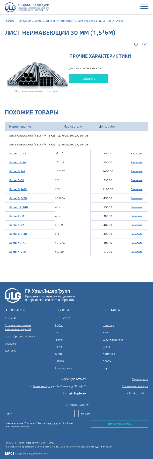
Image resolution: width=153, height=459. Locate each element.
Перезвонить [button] (140, 379)
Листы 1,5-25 (17, 252)
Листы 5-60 (16, 180)
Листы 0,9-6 (17, 171)
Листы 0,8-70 (18, 198)
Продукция (24, 21)
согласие (53, 423)
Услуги (10, 318)
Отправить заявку (119, 424)
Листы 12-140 (18, 207)
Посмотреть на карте (135, 386)
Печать (144, 44)
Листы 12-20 (17, 162)
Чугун (106, 332)
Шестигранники (113, 339)
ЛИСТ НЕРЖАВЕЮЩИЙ (59, 21)
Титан (58, 353)
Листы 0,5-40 (18, 234)
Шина (106, 347)
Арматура (109, 353)
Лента (58, 347)
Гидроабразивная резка (20, 336)
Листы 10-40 (17, 243)
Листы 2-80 (16, 216)
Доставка (10, 350)
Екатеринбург (41, 386)
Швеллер (108, 325)
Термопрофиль (64, 368)
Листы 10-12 (17, 153)
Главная (10, 21)
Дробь (107, 361)
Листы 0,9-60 (18, 189)
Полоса (59, 361)
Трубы (59, 325)
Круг (106, 368)
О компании (15, 310)
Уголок (59, 339)
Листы (38, 21)
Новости (62, 310)
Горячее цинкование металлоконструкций (18, 327)
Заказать (89, 78)
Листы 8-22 (16, 225)
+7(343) (73, 379)
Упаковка (11, 343)
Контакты (112, 310)
